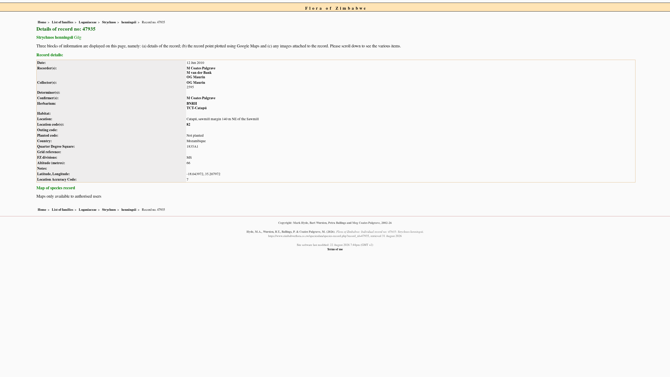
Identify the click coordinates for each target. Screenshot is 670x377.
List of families (62, 22)
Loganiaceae (88, 22)
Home (42, 22)
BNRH (192, 103)
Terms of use (335, 249)
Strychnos (109, 22)
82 (188, 124)
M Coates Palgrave (201, 68)
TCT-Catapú (197, 107)
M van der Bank (199, 72)
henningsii (128, 22)
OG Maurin (196, 77)
